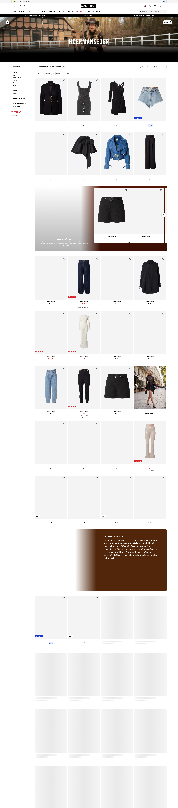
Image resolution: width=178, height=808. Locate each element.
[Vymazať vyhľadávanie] (165, 11)
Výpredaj (47, 73)
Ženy (13, 6)
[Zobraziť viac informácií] (51, 127)
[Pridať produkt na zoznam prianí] (64, 80)
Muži (19, 6)
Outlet (15, 1)
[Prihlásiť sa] (150, 6)
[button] (145, 66)
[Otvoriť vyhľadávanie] (140, 11)
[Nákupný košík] (165, 6)
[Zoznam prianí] (160, 6)
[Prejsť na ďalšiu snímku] (163, 215)
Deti (25, 6)
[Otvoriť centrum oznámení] (155, 6)
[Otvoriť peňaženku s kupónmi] (145, 6)
